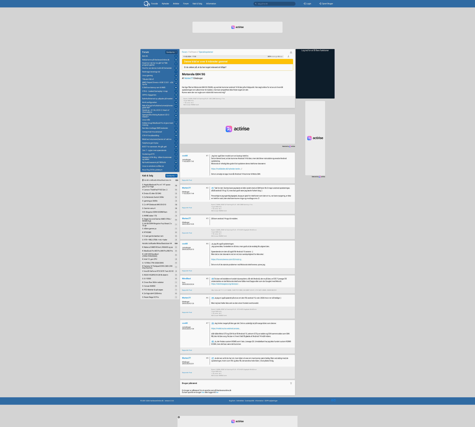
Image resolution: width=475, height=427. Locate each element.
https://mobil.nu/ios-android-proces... (225, 328)
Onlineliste (240, 401)
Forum (186, 3)
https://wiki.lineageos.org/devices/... (225, 284)
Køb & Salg (197, 3)
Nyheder (165, 3)
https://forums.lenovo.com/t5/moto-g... (226, 259)
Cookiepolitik (249, 401)
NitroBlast (186, 278)
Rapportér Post (187, 180)
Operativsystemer (206, 52)
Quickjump (170, 52)
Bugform (232, 401)
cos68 (185, 156)
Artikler (176, 3)
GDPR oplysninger (271, 401)
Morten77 (188, 78)
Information (211, 3)
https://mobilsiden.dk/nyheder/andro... (226, 169)
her (203, 392)
